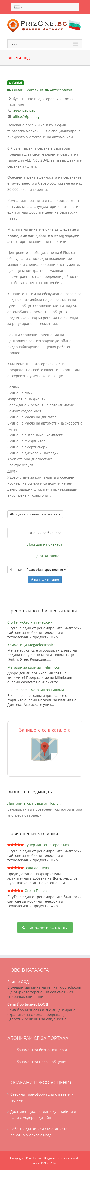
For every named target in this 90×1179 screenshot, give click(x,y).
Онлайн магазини (27, 90)
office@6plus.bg (26, 116)
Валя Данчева (37, 867)
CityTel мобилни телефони (30, 622)
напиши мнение (46, 579)
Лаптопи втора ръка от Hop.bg (34, 803)
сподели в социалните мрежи (35, 514)
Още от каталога (45, 555)
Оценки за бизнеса (45, 532)
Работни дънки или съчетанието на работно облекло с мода (41, 1131)
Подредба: (44, 569)
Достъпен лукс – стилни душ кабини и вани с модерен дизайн (43, 1114)
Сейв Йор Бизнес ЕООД (28, 1004)
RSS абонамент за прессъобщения (38, 1061)
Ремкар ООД (18, 981)
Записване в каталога (45, 927)
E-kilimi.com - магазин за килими (36, 689)
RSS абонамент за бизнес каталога (37, 1049)
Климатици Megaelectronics (32, 644)
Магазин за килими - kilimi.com (35, 667)
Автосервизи (60, 90)
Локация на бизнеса (45, 544)
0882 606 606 (24, 110)
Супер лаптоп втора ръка (47, 844)
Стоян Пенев (36, 890)
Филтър (16, 569)
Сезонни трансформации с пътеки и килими (42, 1097)
